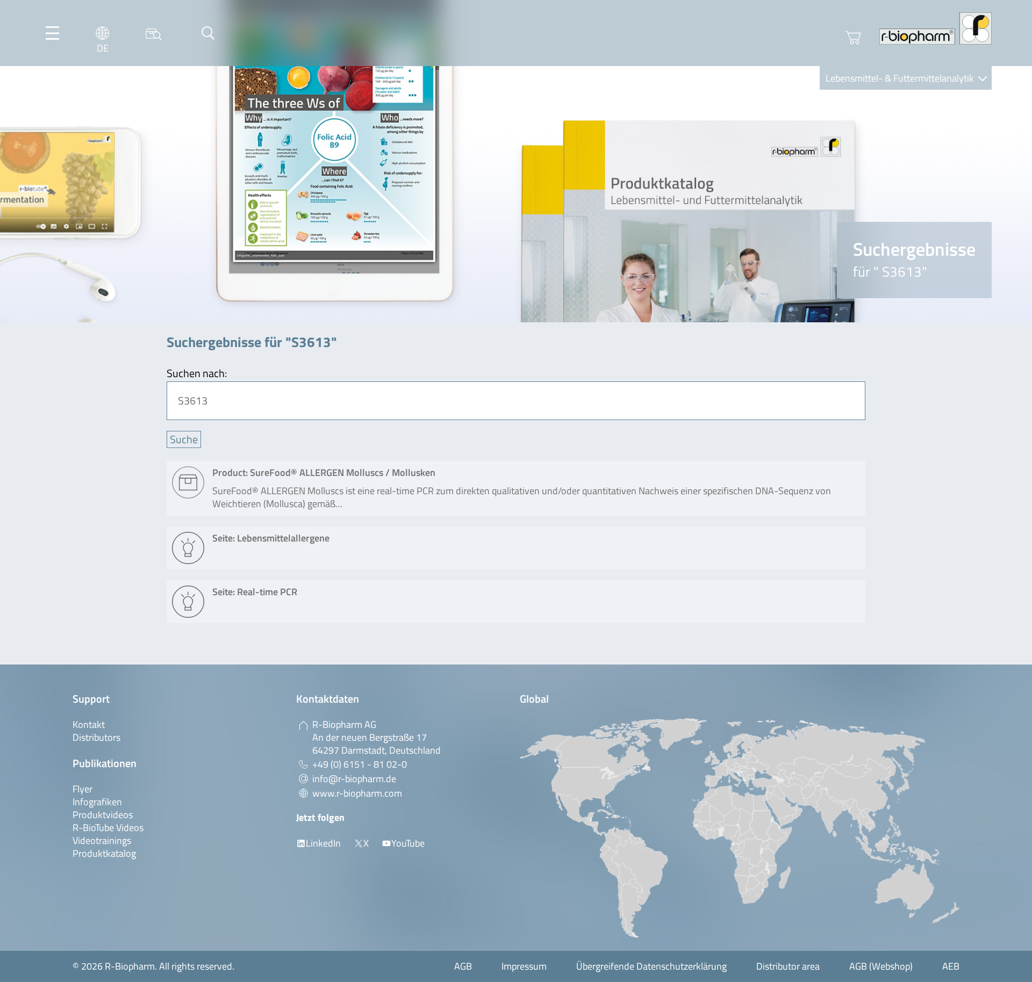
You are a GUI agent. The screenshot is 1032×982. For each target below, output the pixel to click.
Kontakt (89, 724)
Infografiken (97, 802)
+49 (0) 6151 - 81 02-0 (359, 764)
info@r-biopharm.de (354, 778)
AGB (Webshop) (881, 966)
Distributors (96, 737)
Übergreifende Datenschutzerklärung (651, 966)
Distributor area (788, 966)
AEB (950, 966)
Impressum (524, 966)
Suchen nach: (197, 373)
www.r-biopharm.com (357, 793)
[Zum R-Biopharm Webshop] (853, 38)
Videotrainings (102, 840)
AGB (463, 966)
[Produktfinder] (153, 33)
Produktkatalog (104, 853)
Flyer (82, 789)
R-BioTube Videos (108, 827)
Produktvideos (103, 814)
